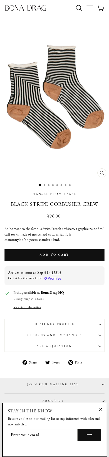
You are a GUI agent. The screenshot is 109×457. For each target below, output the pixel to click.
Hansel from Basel (54, 194)
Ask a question (54, 346)
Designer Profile (55, 324)
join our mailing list (53, 384)
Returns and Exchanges (54, 335)
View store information (27, 307)
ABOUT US (53, 401)
